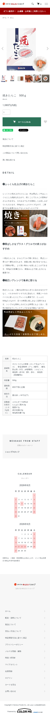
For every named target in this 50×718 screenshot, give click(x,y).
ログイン (8, 677)
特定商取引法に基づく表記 (13, 146)
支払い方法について (13, 631)
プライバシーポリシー (14, 644)
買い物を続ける (9, 159)
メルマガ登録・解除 (13, 651)
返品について (8, 139)
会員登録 (8, 671)
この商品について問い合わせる (15, 152)
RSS (7, 657)
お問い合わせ (10, 691)
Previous (3, 48)
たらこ (12, 18)
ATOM (12, 657)
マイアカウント (11, 664)
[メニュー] (46, 4)
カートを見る (10, 684)
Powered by (11, 711)
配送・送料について (13, 617)
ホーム (4, 18)
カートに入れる (24, 122)
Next (47, 48)
